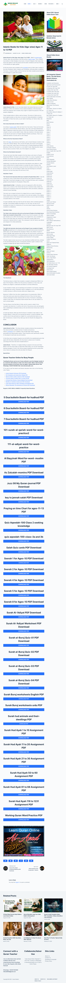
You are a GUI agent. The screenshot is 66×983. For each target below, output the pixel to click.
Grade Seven (50, 179)
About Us (47, 956)
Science (48, 252)
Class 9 (48, 144)
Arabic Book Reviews (52, 100)
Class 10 (49, 127)
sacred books (38, 57)
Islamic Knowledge (51, 213)
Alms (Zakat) (50, 98)
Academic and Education (53, 83)
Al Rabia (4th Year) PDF (52, 90)
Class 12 (49, 130)
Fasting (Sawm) (50, 163)
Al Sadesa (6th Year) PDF (53, 91)
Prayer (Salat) (50, 237)
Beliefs (48, 107)
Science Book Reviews (52, 254)
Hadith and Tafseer (51, 202)
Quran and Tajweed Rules (53, 242)
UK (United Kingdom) (52, 266)
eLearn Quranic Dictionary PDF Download (16, 373)
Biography (49, 118)
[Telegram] (21, 861)
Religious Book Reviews (52, 246)
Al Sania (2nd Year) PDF (52, 95)
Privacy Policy (48, 961)
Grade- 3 (49, 191)
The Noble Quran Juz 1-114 (53, 263)
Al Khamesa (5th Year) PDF (53, 88)
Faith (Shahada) (50, 159)
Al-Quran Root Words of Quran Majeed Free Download (19, 380)
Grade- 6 (49, 196)
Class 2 (48, 132)
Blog (34, 3)
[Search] (62, 3)
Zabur (10, 142)
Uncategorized (50, 268)
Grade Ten (49, 183)
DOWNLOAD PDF (24, 563)
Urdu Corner (50, 269)
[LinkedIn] (16, 861)
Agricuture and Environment (53, 84)
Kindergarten (50, 219)
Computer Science (51, 147)
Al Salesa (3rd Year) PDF (53, 93)
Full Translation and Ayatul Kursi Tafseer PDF (17, 375)
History (48, 208)
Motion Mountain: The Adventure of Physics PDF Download (20, 385)
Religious (49, 244)
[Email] (31, 861)
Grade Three (50, 185)
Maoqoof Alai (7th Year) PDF (54, 225)
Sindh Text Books (51, 256)
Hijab (48, 207)
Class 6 (48, 139)
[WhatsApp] (26, 861)
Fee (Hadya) (50, 3)
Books (29, 3)
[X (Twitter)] (10, 861)
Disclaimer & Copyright (50, 959)
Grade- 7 (49, 198)
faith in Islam (31, 59)
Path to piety (50, 234)
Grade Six (49, 181)
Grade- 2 (49, 190)
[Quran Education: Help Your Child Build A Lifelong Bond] (33, 905)
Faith (48, 157)
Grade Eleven (50, 173)
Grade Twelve (50, 186)
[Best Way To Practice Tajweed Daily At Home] (53, 929)
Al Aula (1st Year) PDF (52, 86)
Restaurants (49, 247)
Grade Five (49, 174)
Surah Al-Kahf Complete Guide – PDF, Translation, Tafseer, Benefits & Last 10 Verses (53, 916)
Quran (48, 241)
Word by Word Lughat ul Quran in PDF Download (18, 376)
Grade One (49, 178)
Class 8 (48, 142)
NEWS (46, 3)
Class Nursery (50, 146)
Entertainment (50, 156)
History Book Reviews (52, 210)
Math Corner (50, 227)
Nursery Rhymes (51, 232)
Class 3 (48, 134)
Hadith (48, 200)
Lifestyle (49, 224)
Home (25, 3)
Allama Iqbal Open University (54, 96)
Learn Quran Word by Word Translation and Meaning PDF (20, 383)
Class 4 (48, 135)
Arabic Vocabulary (51, 103)
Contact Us (48, 957)
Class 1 (48, 125)
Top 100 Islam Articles (52, 264)
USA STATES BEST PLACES (53, 273)
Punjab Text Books (51, 239)
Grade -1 (49, 169)
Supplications (50, 259)
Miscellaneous (50, 229)
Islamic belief (13, 127)
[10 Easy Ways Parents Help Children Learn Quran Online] (12, 905)
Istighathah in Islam (51, 217)
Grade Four (49, 176)
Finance (48, 164)
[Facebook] (5, 861)
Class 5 (48, 137)
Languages (49, 222)
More (57, 3)
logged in (17, 882)
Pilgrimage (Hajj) (51, 235)
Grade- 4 (49, 193)
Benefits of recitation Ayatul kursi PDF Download (18, 381)
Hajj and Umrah (50, 203)
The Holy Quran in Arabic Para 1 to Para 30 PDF (17, 378)
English (48, 152)
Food (48, 168)
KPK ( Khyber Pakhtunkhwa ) (54, 220)
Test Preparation (51, 261)
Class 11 (49, 129)
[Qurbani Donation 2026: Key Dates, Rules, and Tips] (12, 929)
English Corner (50, 154)
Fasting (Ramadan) (51, 161)
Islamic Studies (50, 215)
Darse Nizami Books (52, 149)
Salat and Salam (51, 251)
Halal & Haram (50, 205)
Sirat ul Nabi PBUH (51, 257)
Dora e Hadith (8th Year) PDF (54, 151)
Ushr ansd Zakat (51, 274)
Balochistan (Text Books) (53, 105)
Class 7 (48, 140)
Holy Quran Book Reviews (53, 212)
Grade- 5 (49, 195)
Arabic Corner (25, 53)
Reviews (40, 3)
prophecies (10, 331)
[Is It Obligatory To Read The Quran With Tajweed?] (33, 929)
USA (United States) (52, 271)
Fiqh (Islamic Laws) (51, 166)
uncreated (25, 67)
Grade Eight (49, 171)
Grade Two (49, 188)
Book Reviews (50, 122)
